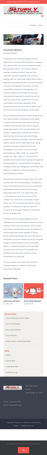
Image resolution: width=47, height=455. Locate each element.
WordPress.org (11, 372)
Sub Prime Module (11, 301)
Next (40, 25)
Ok (23, 450)
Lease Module (11, 335)
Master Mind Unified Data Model (18, 341)
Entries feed (10, 361)
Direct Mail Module (32, 301)
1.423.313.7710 (15, 402)
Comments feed (12, 366)
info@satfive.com (34, 2)
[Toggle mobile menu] (42, 16)
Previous (33, 25)
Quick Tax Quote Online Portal (17, 318)
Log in (8, 355)
